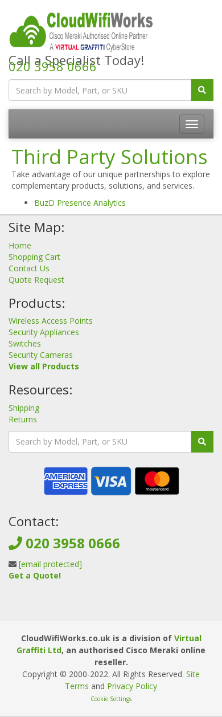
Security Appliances (44, 332)
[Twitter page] (110, 609)
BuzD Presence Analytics (80, 202)
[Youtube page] (128, 609)
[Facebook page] (92, 609)
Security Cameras (41, 354)
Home (20, 245)
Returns (23, 419)
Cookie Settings (111, 699)
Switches (25, 343)
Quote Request (36, 279)
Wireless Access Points (51, 320)
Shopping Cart (34, 256)
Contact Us (29, 268)
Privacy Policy (132, 686)
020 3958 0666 (53, 66)
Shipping (24, 407)
